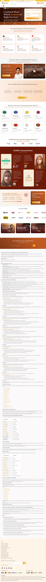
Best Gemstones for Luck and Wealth (6, 558)
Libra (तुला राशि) (5, 431)
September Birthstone (6, 470)
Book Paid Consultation (36, 202)
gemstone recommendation (23, 410)
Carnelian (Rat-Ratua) (6, 390)
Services (11, 4)
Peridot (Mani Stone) (6, 391)
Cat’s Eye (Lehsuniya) (5, 374)
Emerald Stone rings (6, 488)
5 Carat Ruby (12, 579)
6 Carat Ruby (7, 579)
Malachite (5, 403)
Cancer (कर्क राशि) (5, 426)
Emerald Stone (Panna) (6, 298)
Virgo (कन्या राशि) (5, 429)
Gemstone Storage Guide (5, 555)
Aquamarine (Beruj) (6, 399)
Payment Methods (4, 551)
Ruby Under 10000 (31, 579)
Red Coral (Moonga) (5, 356)
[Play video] (34, 71)
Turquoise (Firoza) (6, 405)
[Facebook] (2, 567)
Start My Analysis (23, 97)
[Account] (42, 6)
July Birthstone (5, 467)
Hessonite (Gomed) (5, 366)
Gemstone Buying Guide (4, 552)
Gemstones (12, 1)
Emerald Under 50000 (36, 576)
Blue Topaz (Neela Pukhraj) (7, 400)
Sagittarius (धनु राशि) (5, 434)
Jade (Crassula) (6, 393)
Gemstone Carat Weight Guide (5, 547)
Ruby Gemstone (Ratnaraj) (6, 309)
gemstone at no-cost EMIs (35, 479)
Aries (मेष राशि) (5, 421)
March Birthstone (5, 460)
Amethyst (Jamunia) (6, 398)
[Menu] (1, 6)
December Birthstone (6, 475)
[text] (6, 212)
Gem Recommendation (28, 1)
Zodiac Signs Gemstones (5, 556)
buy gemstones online (29, 513)
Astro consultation (37, 282)
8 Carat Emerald (15, 576)
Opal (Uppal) (5, 397)
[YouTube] (10, 567)
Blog (15, 4)
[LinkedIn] (6, 567)
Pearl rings (5, 495)
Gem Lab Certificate (4, 550)
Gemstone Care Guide (4, 546)
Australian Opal (15, 580)
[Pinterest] (8, 567)
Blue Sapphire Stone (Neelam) (7, 319)
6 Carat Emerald (9, 576)
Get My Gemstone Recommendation (33, 18)
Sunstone (5, 407)
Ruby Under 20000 (37, 579)
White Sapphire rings (6, 493)
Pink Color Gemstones (23, 579)
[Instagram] (4, 567)
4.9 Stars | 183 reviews (28, 180)
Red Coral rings (6, 494)
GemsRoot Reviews (4, 548)
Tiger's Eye (5, 404)
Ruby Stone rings (6, 492)
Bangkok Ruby (17, 579)
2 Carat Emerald (21, 576)
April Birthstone (5, 462)
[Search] (41, 6)
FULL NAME (27, 10)
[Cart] (44, 6)
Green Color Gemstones (28, 576)
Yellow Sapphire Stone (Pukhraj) (7, 329)
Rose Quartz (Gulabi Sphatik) (7, 406)
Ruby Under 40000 (9, 580)
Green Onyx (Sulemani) (7, 392)
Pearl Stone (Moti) (5, 348)
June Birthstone (5, 465)
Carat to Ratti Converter (4, 554)
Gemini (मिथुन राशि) (5, 424)
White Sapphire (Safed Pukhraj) (7, 338)
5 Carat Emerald (3, 576)
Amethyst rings (6, 499)
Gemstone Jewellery (18, 1)
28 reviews (7, 162)
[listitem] (8, 39)
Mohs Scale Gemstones (4, 543)
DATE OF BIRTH (27, 13)
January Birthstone (5, 457)
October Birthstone (5, 472)
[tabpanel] (8, 144)
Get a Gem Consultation (6, 75)
